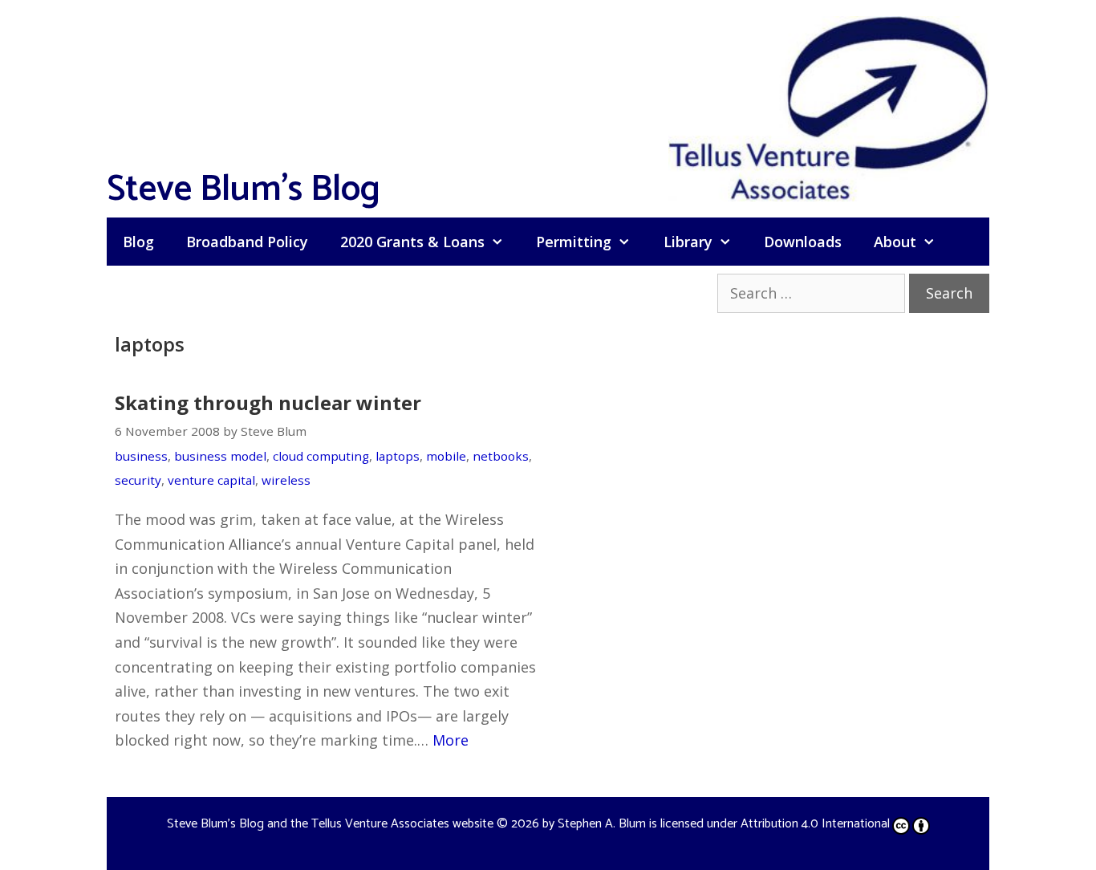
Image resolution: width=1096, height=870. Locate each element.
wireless (286, 480)
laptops (397, 456)
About (895, 241)
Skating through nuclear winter (268, 402)
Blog (138, 241)
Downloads (803, 241)
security (138, 480)
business (141, 456)
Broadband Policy (247, 241)
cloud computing (321, 456)
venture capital (211, 480)
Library (688, 241)
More (450, 740)
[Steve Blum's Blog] (828, 106)
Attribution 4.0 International (815, 824)
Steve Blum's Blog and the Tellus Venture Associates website (330, 824)
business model (220, 456)
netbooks (501, 456)
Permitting (573, 241)
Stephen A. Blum (602, 824)
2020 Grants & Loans (412, 241)
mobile (446, 456)
